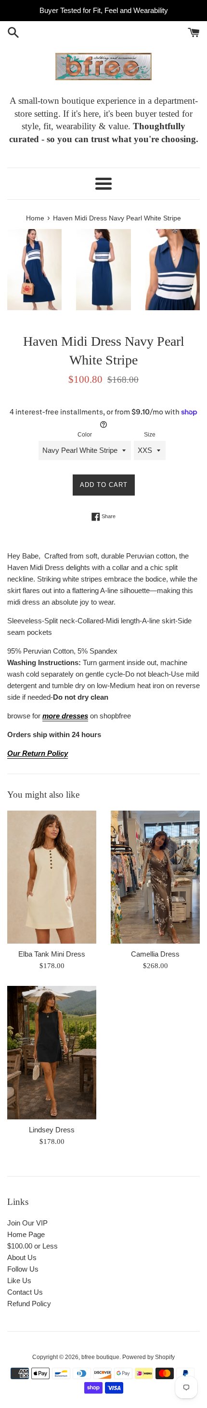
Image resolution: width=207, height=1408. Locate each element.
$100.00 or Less (32, 1246)
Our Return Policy (37, 753)
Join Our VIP (27, 1223)
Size (149, 434)
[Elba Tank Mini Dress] (51, 877)
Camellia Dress (155, 954)
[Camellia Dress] (155, 877)
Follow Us (23, 1269)
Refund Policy (29, 1303)
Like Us (19, 1280)
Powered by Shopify (148, 1357)
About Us (22, 1257)
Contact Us (25, 1292)
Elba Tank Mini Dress (51, 954)
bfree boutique (100, 1357)
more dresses (65, 716)
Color (85, 434)
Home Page (26, 1234)
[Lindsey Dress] (51, 1052)
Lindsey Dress (52, 1130)
